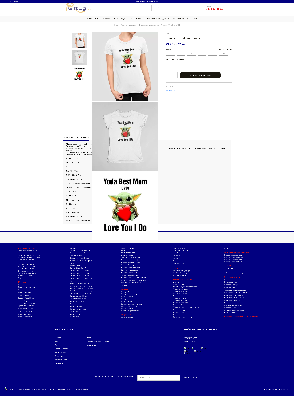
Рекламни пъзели (179, 298)
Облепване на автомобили (234, 297)
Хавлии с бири (75, 311)
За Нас (58, 341)
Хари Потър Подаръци (181, 271)
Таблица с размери (225, 49)
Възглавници (75, 248)
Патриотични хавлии (78, 298)
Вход (57, 345)
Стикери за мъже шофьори (131, 262)
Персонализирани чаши (233, 255)
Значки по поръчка (180, 284)
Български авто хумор (129, 270)
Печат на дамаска (230, 287)
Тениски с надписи (25, 290)
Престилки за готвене (26, 303)
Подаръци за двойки (180, 250)
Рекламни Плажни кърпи (182, 305)
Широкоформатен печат (233, 305)
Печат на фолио (230, 308)
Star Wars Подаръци (180, 273)
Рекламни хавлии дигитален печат (186, 307)
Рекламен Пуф (178, 312)
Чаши (123, 251)
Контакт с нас (202, 19)
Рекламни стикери (180, 293)
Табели (227, 266)
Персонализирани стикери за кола (134, 282)
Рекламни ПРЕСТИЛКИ (182, 300)
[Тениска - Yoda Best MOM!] (79, 40)
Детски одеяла (75, 265)
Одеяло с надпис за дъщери (80, 276)
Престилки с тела (24, 314)
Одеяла (72, 263)
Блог (89, 338)
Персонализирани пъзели (234, 261)
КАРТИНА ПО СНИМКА (27, 266)
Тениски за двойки (25, 292)
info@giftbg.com (191, 338)
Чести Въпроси (61, 349)
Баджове (176, 282)
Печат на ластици (231, 285)
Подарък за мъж (127, 317)
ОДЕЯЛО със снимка (26, 264)
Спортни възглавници (78, 255)
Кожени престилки (25, 311)
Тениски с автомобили (26, 287)
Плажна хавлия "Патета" (79, 296)
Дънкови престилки (25, 308)
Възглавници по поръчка (182, 317)
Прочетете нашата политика (60, 389)
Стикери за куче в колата (130, 272)
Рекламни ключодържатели (183, 315)
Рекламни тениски (180, 291)
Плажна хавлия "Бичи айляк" (81, 293)
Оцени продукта (171, 90)
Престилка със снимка (26, 253)
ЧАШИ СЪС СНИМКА (26, 269)
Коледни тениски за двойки (131, 304)
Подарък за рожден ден (130, 311)
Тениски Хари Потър (26, 298)
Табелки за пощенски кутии (235, 273)
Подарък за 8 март (128, 308)
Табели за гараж (230, 271)
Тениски (21, 285)
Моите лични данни (83, 389)
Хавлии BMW (75, 314)
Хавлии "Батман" (76, 306)
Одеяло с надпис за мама (79, 270)
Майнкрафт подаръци (181, 275)
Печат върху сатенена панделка (236, 292)
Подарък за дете (179, 263)
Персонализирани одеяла (233, 257)
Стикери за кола (127, 255)
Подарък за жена (179, 248)
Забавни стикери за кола (130, 257)
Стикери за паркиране (129, 275)
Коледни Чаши (126, 301)
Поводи (124, 289)
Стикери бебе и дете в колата (132, 265)
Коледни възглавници (129, 294)
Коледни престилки (128, 299)
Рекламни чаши (179, 296)
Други (20, 278)
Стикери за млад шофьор (130, 267)
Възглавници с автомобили (80, 250)
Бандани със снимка (25, 275)
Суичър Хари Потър (25, 301)
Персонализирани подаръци (236, 252)
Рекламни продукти (158, 19)
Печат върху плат (230, 282)
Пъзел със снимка (25, 262)
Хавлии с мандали (77, 304)
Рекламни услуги (182, 19)
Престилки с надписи (26, 306)
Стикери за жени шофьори (131, 260)
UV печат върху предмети (234, 310)
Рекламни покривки (180, 289)
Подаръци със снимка (98, 19)
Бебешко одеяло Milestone (79, 283)
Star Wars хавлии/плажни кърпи (82, 291)
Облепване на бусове (232, 300)
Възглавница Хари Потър (79, 258)
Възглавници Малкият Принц (81, 261)
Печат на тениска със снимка (149, 25)
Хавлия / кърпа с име (78, 309)
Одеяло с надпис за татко (79, 273)
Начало (116, 25)
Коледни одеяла (127, 296)
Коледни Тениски (24, 295)
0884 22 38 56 (13, 2)
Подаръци (22, 282)
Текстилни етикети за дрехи (235, 290)
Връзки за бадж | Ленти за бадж (185, 287)
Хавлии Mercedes (127, 248)
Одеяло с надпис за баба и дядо (82, 278)
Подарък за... (127, 315)
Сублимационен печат (232, 312)
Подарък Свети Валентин (130, 306)
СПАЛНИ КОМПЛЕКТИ (27, 273)
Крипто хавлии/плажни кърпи (81, 288)
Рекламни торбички (180, 302)
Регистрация (60, 352)
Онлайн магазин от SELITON (276, 389)
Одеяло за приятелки (78, 281)
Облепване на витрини (233, 303)
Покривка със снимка (26, 260)
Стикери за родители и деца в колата (241, 317)
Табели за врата (230, 268)
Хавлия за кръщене (77, 301)
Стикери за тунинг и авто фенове (134, 280)
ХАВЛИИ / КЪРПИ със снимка (30, 257)
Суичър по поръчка (25, 271)
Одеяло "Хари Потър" (78, 268)
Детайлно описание (76, 137)
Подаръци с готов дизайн (128, 19)
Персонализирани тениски (234, 259)
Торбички (125, 285)
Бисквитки (59, 356)
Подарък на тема (180, 268)
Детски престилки (25, 317)
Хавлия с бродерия (180, 310)
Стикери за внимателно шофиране (134, 277)
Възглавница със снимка (27, 251)
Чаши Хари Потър (128, 253)
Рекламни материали (182, 279)
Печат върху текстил (232, 280)
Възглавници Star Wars (78, 253)
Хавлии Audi (74, 317)
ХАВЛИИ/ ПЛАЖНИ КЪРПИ (81, 286)
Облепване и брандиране (233, 295)
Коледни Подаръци (128, 292)
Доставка (59, 363)
